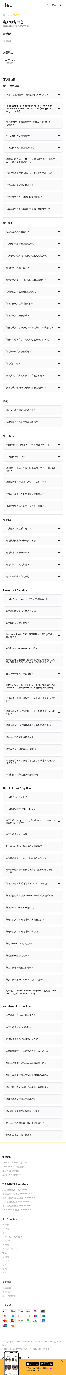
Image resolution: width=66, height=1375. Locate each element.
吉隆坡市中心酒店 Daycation (17, 1193)
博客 (4, 1232)
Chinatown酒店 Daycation (16, 1209)
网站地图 (6, 1240)
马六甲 (5, 1260)
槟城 (4, 1268)
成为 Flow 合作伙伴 (12, 1174)
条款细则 (6, 1291)
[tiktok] (27, 1358)
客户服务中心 (8, 1228)
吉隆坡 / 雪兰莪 (10, 1248)
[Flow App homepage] (8, 5)
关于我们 (6, 1224)
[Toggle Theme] (48, 5)
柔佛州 (5, 1256)
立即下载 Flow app (12, 1236)
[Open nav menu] (60, 5)
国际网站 (6, 1244)
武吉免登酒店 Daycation (14, 1189)
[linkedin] (19, 1358)
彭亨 (4, 1264)
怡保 (4, 1252)
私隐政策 (6, 1287)
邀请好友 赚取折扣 (11, 1170)
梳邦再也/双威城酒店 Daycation (18, 1197)
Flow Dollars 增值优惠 (13, 1166)
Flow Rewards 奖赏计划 (14, 1162)
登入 (54, 5)
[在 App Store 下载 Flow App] (32, 1364)
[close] (62, 1361)
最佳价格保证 (8, 1295)
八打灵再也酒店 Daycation (16, 1201)
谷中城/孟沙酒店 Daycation (16, 1205)
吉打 (4, 1272)
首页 (5, 15)
